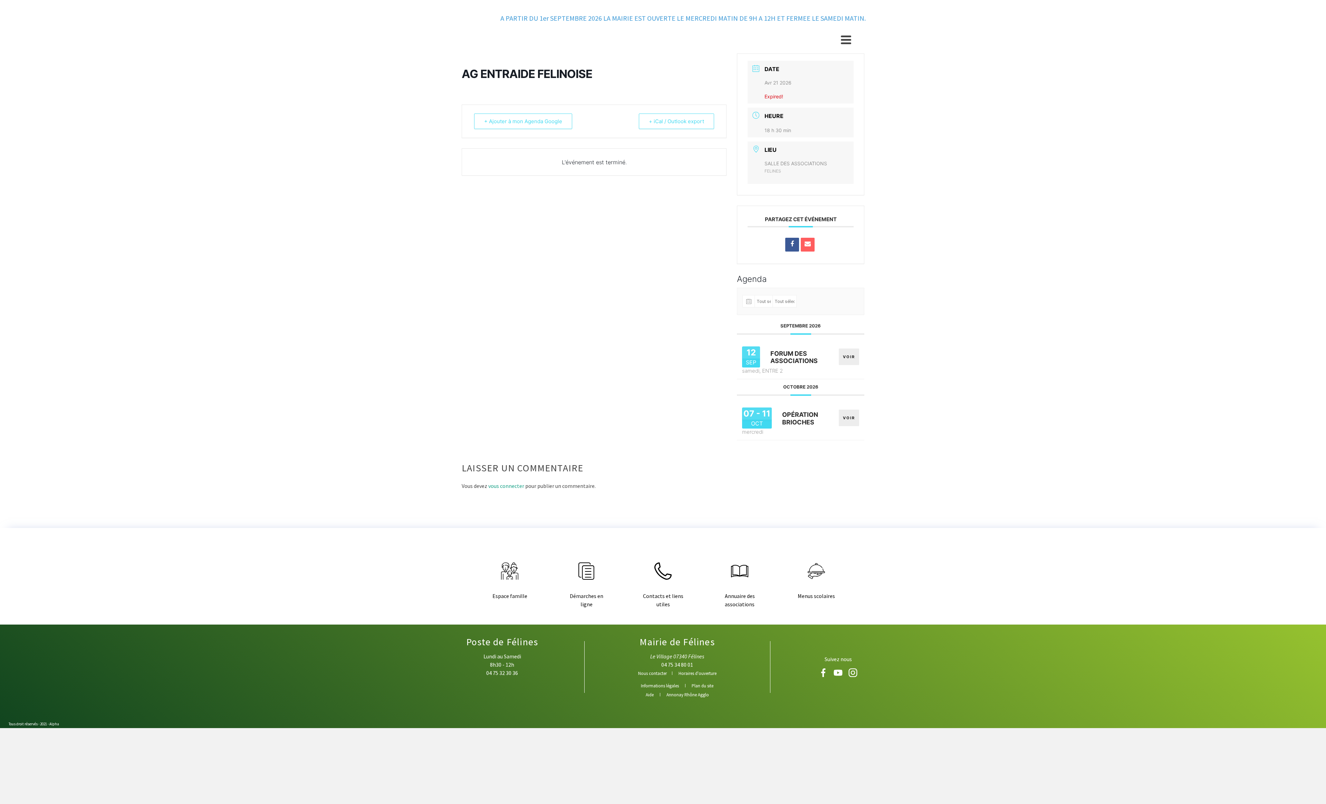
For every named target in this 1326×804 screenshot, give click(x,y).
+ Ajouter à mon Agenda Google (523, 121)
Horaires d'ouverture (698, 673)
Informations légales (660, 686)
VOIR (849, 356)
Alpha (54, 724)
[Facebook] (823, 674)
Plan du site (702, 686)
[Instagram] (853, 674)
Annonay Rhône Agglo (687, 695)
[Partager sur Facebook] (792, 245)
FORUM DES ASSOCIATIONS (794, 357)
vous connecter (506, 485)
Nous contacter (652, 673)
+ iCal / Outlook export (676, 121)
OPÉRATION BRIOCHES (800, 418)
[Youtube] (838, 674)
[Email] (808, 245)
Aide (650, 695)
